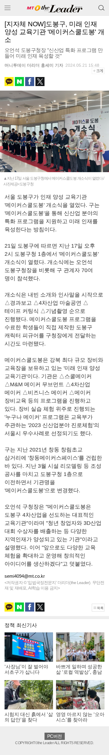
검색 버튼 (101, 5)
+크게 (100, 70)
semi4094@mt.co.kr (25, 576)
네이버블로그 (19, 81)
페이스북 (29, 81)
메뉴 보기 (7, 7)
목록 (100, 608)
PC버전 (54, 736)
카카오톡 (9, 81)
